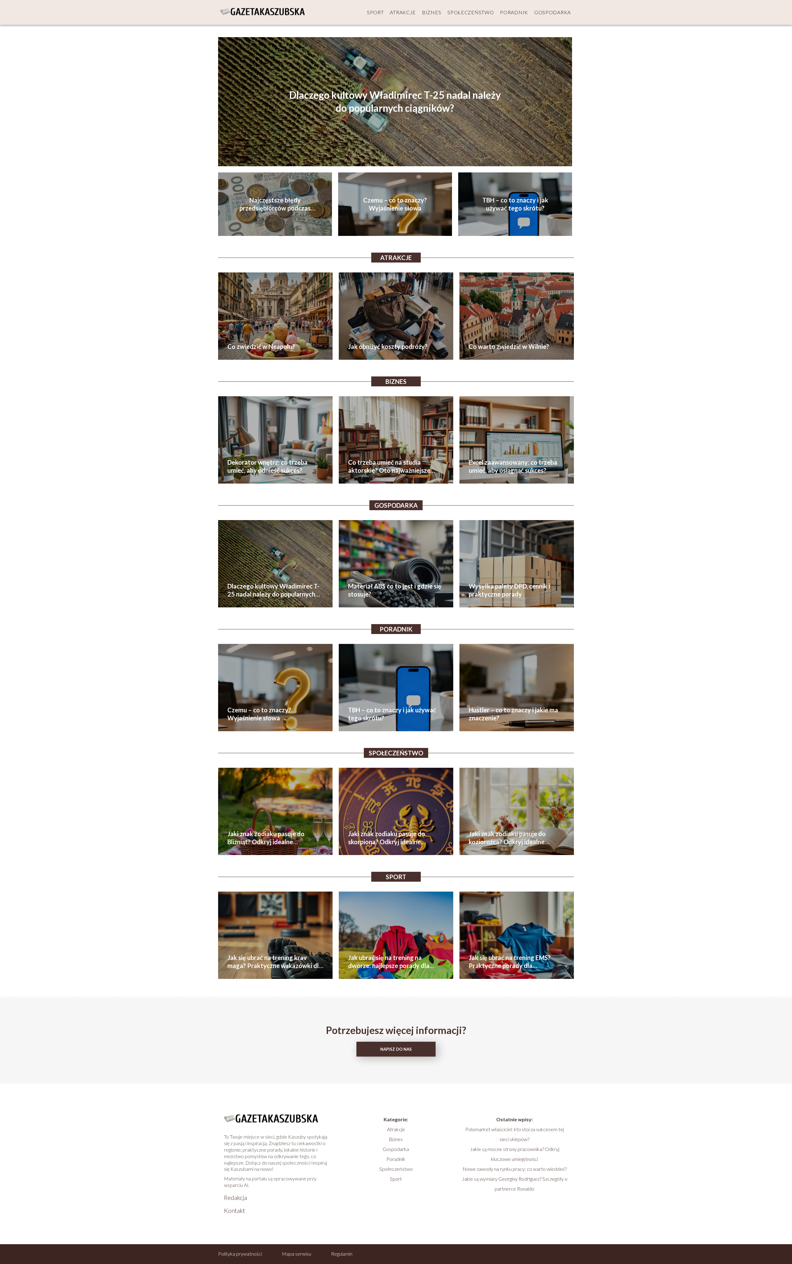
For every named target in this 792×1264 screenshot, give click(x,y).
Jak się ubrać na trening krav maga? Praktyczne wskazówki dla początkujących (274, 962)
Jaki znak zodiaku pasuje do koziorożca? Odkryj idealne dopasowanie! (507, 838)
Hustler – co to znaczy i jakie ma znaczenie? (513, 714)
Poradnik (514, 12)
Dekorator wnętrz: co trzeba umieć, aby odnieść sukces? (267, 466)
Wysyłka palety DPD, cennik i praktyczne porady (509, 590)
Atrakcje (403, 12)
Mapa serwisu (296, 1254)
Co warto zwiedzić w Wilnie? (509, 346)
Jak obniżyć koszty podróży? (388, 346)
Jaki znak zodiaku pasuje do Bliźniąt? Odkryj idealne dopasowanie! (265, 838)
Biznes (431, 12)
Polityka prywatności (240, 1254)
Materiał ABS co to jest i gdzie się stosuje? (394, 590)
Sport (375, 12)
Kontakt (234, 1210)
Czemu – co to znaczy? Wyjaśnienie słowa (395, 204)
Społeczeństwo (470, 12)
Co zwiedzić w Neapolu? (261, 346)
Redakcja (235, 1197)
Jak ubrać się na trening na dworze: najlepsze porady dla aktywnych (388, 962)
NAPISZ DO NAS (396, 1049)
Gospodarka (552, 12)
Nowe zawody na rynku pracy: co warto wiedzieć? (515, 1169)
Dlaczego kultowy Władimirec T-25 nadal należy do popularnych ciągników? (395, 101)
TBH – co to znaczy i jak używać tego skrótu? (515, 204)
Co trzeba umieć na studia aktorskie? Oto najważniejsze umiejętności (389, 466)
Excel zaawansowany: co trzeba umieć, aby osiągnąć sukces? (513, 466)
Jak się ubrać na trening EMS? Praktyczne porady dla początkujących (510, 962)
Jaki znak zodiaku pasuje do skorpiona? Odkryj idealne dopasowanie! (386, 838)
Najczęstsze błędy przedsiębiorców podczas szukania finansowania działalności (275, 204)
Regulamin (341, 1254)
